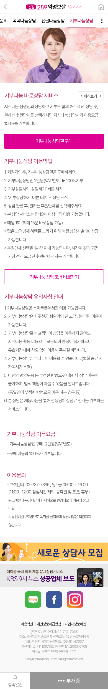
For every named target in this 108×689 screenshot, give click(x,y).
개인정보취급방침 (49, 624)
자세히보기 (92, 96)
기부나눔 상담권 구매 (54, 141)
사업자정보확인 (75, 624)
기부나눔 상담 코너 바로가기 (54, 277)
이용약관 (27, 624)
